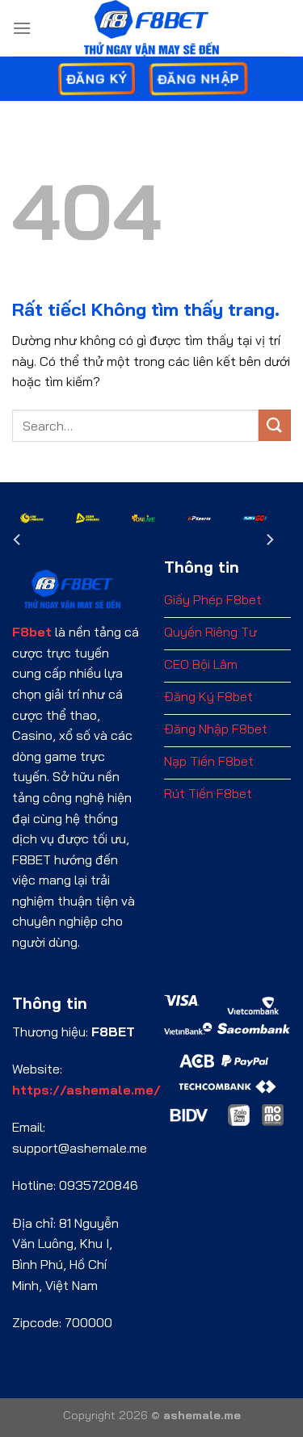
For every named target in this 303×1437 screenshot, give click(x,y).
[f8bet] (152, 28)
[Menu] (22, 28)
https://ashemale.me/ (86, 1090)
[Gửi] (275, 425)
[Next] (269, 540)
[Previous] (18, 540)
